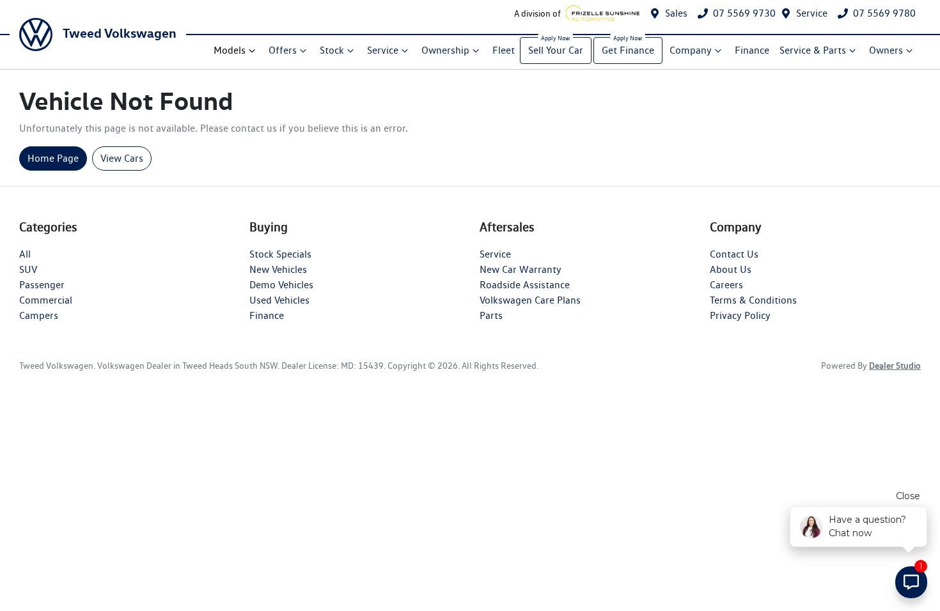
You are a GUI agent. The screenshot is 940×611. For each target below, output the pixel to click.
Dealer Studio (895, 365)
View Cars (121, 158)
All (25, 254)
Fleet (503, 50)
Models (230, 50)
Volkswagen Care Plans (530, 300)
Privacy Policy (740, 315)
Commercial (45, 300)
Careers (726, 285)
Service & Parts (812, 50)
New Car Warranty (520, 269)
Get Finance (628, 50)
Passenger (42, 285)
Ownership (445, 50)
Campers (38, 315)
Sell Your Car (555, 50)
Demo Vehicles (281, 285)
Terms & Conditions (753, 300)
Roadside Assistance (525, 285)
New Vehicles (278, 269)
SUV (28, 269)
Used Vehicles (279, 300)
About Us (730, 269)
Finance (752, 50)
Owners (886, 50)
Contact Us (734, 254)
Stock (332, 50)
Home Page (53, 158)
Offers (283, 50)
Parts (491, 315)
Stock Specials (280, 254)
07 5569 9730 (744, 13)
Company (691, 50)
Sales (676, 13)
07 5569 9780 (884, 13)
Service (811, 13)
